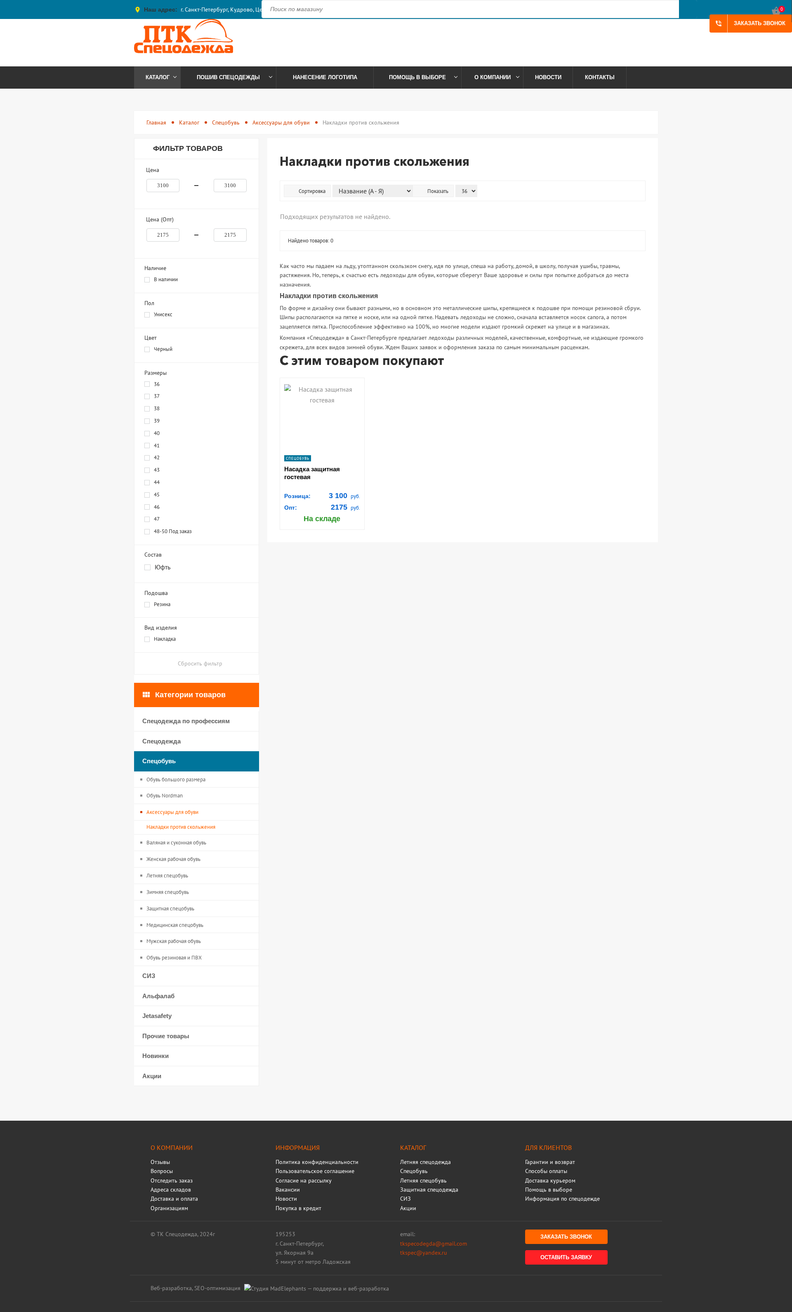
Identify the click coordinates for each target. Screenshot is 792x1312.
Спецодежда (161, 741)
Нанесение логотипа (325, 77)
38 (157, 408)
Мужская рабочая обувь (173, 941)
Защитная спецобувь (170, 908)
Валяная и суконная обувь (176, 842)
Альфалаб (158, 995)
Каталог (158, 77)
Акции (151, 1075)
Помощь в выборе (417, 77)
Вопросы (162, 1171)
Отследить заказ (172, 1180)
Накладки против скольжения (180, 826)
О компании (492, 77)
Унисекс (163, 314)
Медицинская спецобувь (174, 925)
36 (157, 384)
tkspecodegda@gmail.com (433, 1243)
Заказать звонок (750, 23)
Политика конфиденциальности (317, 1162)
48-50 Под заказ (173, 531)
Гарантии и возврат (550, 1162)
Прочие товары (165, 1035)
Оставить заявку (566, 1257)
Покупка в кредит (298, 1208)
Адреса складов (171, 1189)
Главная (156, 122)
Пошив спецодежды (228, 77)
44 (157, 482)
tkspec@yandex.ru (423, 1252)
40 (157, 433)
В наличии (166, 279)
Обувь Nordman (164, 795)
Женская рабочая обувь (173, 859)
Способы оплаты (546, 1171)
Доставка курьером (550, 1180)
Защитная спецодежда (429, 1189)
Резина (162, 604)
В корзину (322, 393)
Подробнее (322, 407)
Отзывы (160, 1162)
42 (157, 457)
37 (157, 396)
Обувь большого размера (175, 779)
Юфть (162, 567)
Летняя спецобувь (167, 875)
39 (157, 420)
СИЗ (148, 975)
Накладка (165, 638)
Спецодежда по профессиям (186, 720)
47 (157, 518)
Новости (548, 77)
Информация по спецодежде (562, 1198)
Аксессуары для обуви (281, 122)
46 (157, 506)
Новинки (155, 1055)
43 (157, 469)
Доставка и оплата (174, 1198)
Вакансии (288, 1189)
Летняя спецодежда (425, 1162)
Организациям (169, 1208)
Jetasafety (157, 1015)
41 (157, 445)
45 (157, 494)
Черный (163, 349)
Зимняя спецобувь (167, 892)
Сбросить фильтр (200, 663)
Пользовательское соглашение (315, 1171)
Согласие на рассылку (304, 1180)
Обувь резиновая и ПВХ (174, 957)
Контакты (600, 77)
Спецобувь (226, 122)
